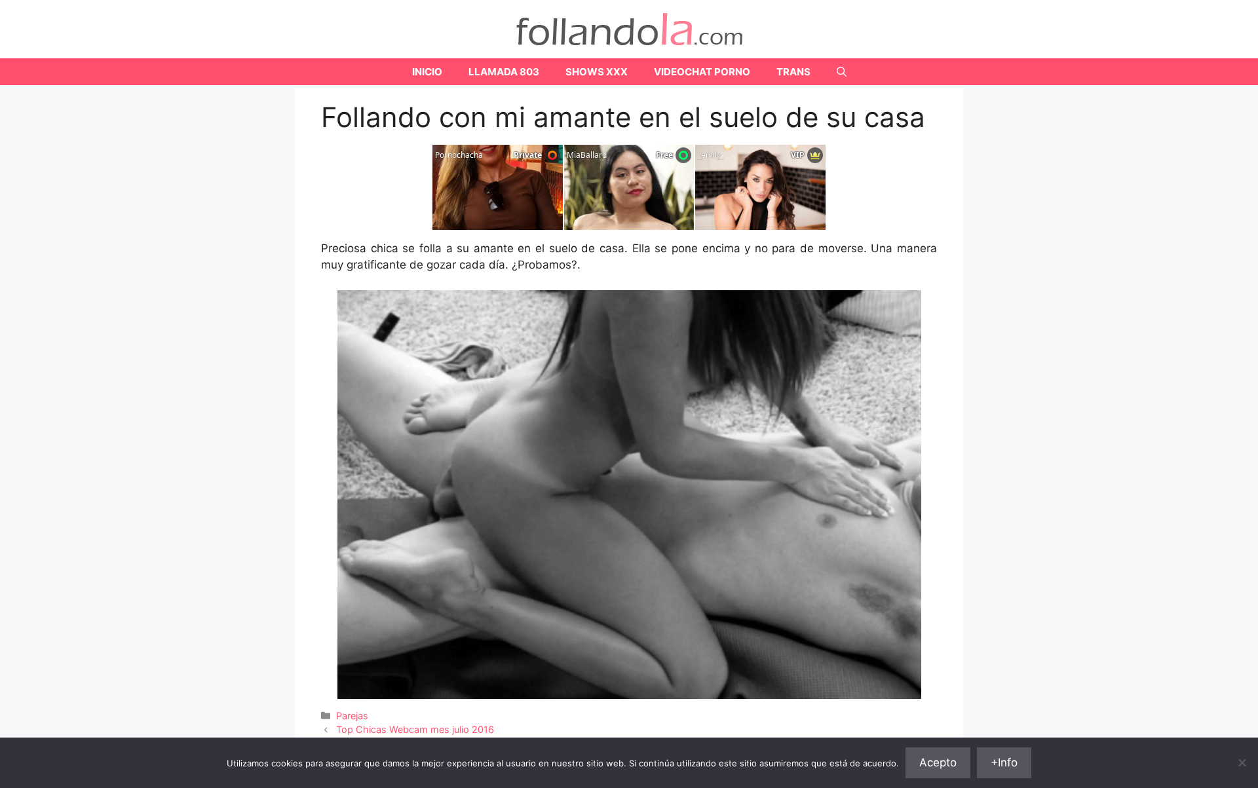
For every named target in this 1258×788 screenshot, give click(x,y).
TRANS (793, 72)
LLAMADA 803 (503, 72)
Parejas (352, 715)
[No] (1241, 762)
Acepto (938, 762)
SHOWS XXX (596, 72)
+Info (1004, 762)
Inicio (427, 72)
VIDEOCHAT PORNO (702, 72)
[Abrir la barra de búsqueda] (842, 71)
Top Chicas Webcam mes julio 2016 (415, 729)
